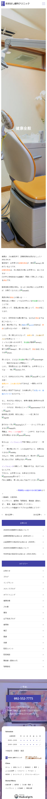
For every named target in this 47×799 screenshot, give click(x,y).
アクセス (31, 771)
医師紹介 (28, 767)
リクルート (21, 771)
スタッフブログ (9, 589)
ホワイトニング (9, 595)
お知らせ (6, 571)
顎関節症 (6, 666)
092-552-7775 (23, 698)
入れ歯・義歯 (26, 784)
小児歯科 (20, 788)
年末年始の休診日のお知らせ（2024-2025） (20, 554)
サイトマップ (17, 774)
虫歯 (5, 643)
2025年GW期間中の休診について (16, 548)
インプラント (7, 508)
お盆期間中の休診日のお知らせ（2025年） (19, 542)
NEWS (7, 774)
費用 (35, 767)
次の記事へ (37, 515)
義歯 (5, 637)
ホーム (7, 767)
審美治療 (29, 788)
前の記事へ (9, 515)
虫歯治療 (8, 784)
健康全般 (6, 601)
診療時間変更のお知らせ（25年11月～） (18, 536)
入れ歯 (6, 607)
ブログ (6, 577)
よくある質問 (9, 771)
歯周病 (6, 625)
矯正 (5, 631)
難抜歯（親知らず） (11, 660)
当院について (17, 767)
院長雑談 (6, 654)
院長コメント (8, 649)
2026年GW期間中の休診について (16, 530)
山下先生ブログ (9, 619)
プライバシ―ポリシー (32, 774)
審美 (5, 613)
